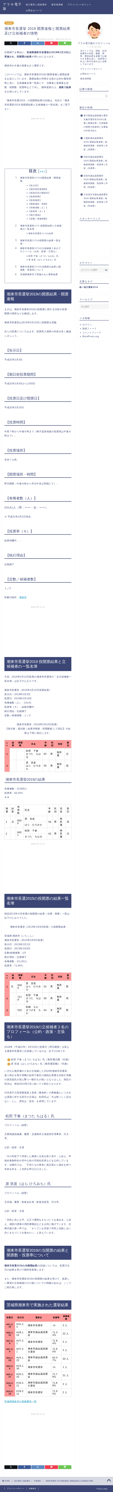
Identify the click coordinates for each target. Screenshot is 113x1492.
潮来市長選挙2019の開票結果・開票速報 (40, 179)
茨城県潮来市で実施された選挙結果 (39, 274)
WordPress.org (90, 336)
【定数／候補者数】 (38, 218)
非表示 (42, 171)
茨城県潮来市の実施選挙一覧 (20, 1401)
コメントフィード (91, 332)
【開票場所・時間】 (38, 204)
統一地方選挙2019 (88, 287)
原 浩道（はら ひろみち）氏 (42, 259)
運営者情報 (57, 4)
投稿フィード (89, 328)
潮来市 (23, 597)
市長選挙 (9, 23)
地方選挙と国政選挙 (36, 4)
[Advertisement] (37, 141)
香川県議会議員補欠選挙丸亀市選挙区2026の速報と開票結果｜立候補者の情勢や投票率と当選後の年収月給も (96, 123)
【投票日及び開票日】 (39, 193)
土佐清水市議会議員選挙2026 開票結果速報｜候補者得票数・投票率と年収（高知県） (96, 200)
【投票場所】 (35, 200)
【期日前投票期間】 (38, 189)
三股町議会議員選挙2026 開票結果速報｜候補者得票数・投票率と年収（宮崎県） (96, 144)
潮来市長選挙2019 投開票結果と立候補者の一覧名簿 (41, 227)
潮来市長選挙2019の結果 (40, 233)
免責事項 (32, 1488)
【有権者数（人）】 (38, 207)
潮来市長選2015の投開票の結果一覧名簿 (40, 242)
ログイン (87, 324)
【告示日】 (33, 185)
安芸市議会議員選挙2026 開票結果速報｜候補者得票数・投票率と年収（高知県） (96, 181)
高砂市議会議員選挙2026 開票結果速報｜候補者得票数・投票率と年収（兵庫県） (96, 162)
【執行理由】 (35, 215)
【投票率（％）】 (37, 211)
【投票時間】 (35, 196)
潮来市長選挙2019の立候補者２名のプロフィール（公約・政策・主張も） (40, 250)
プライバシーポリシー (79, 4)
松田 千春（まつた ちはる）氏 (43, 256)
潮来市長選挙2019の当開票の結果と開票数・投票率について (40, 268)
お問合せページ (34, 10)
